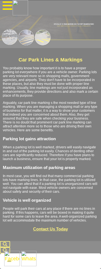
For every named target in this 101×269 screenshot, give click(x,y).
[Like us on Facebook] (12, 258)
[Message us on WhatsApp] (28, 258)
